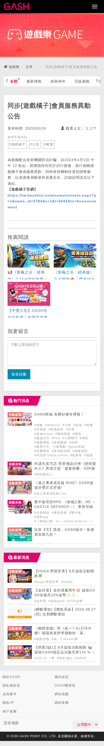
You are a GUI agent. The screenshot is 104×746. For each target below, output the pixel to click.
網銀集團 (62, 702)
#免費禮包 (42, 451)
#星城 (78, 425)
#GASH (67, 582)
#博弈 (84, 438)
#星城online (44, 434)
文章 (29, 67)
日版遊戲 (82, 81)
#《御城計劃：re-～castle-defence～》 (64, 521)
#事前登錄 (60, 512)
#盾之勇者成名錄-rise (50, 493)
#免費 (88, 425)
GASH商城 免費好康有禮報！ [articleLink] (59, 414)
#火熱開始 (42, 512)
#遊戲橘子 (17, 144)
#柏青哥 (76, 455)
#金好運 (40, 601)
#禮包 (77, 434)
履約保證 (62, 677)
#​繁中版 (75, 512)
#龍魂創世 (56, 429)
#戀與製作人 (43, 474)
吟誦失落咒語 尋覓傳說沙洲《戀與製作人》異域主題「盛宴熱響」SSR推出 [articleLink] (65, 468)
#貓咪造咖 (42, 639)
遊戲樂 (14, 67)
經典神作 (58, 81)
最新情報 (34, 81)
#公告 (34, 144)
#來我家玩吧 (61, 451)
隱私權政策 (11, 685)
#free (56, 438)
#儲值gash (57, 601)
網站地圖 (62, 694)
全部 (14, 81)
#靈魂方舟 (42, 438)
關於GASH (11, 677)
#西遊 (88, 455)
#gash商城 (76, 447)
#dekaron (53, 425)
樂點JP (8, 702)
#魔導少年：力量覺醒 (50, 447)
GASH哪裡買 (65, 685)
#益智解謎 (60, 442)
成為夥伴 (10, 694)
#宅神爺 (40, 429)
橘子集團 (10, 711)
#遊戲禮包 (42, 442)
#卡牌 (67, 425)
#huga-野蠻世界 (47, 582)
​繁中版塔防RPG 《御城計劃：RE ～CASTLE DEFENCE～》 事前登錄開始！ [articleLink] (65, 506)
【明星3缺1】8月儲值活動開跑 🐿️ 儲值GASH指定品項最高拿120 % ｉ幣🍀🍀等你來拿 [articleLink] (65, 652)
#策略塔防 (80, 451)
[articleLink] (29, 262)
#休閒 (73, 442)
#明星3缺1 (65, 658)
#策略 (39, 425)
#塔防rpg (41, 517)
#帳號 (48, 144)
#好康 (70, 429)
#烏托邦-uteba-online (51, 455)
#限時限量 (63, 434)
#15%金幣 (75, 601)
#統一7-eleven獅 (65, 639)
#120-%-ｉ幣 (45, 658)
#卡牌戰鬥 (70, 438)
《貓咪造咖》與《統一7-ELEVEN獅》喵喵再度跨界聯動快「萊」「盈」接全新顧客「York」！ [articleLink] (62, 633)
